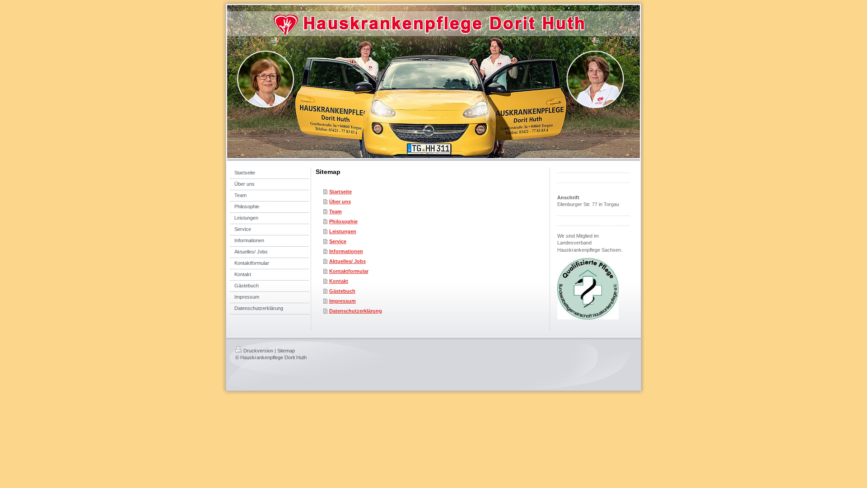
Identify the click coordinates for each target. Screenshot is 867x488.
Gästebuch (342, 291)
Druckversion (258, 350)
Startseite (340, 191)
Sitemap (286, 350)
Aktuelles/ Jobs (347, 261)
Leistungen (342, 231)
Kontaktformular (348, 271)
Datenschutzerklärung (355, 311)
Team (335, 211)
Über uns (340, 201)
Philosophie (343, 221)
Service (337, 241)
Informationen (346, 251)
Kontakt (338, 281)
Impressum (342, 301)
